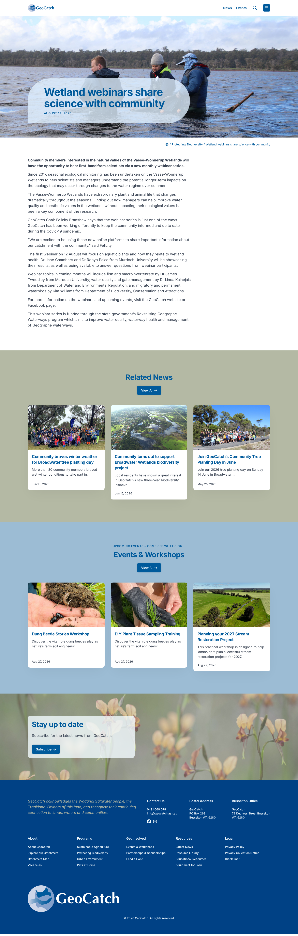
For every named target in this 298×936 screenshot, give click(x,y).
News (227, 8)
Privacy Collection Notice (242, 853)
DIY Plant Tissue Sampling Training (147, 634)
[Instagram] (155, 822)
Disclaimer (232, 859)
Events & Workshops (140, 846)
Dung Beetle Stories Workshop (60, 634)
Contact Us (156, 801)
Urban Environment (90, 859)
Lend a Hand (134, 859)
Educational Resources (191, 859)
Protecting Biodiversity (187, 144)
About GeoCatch (39, 846)
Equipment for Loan (189, 865)
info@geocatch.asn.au (162, 813)
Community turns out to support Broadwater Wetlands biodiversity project (147, 462)
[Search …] (255, 8)
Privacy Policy (234, 846)
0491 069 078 (156, 809)
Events (241, 8)
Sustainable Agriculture (93, 846)
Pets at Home (86, 865)
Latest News (184, 846)
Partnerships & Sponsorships (146, 853)
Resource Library (187, 853)
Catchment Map (38, 859)
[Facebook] (149, 822)
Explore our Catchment (43, 853)
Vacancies (35, 865)
